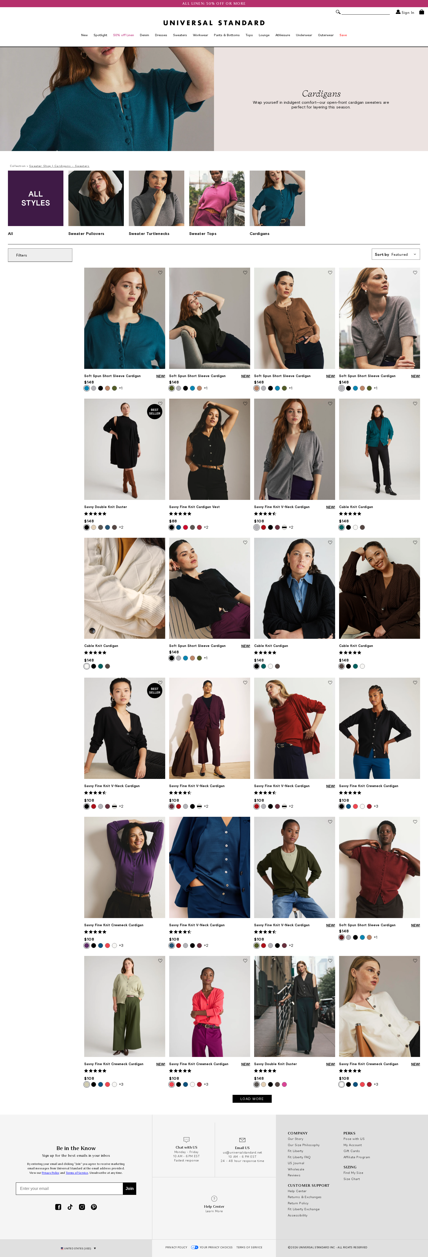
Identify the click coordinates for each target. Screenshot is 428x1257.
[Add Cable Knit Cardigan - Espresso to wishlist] (415, 543)
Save (343, 35)
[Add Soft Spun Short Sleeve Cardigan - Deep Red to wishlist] (415, 822)
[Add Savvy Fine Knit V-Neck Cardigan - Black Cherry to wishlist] (245, 683)
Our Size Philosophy (304, 1145)
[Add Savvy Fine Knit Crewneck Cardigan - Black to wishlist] (415, 683)
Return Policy (298, 1203)
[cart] (421, 11)
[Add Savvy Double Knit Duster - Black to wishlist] (160, 404)
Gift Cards (352, 1151)
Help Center (297, 1191)
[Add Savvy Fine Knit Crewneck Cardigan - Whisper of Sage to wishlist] (160, 961)
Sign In (407, 12)
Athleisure (282, 35)
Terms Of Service (249, 1247)
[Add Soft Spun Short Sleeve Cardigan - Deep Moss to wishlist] (245, 273)
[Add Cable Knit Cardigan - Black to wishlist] (330, 543)
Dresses (161, 35)
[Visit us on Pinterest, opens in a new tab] (94, 1207)
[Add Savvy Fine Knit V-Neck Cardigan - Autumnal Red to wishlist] (330, 683)
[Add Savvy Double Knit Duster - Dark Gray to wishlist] (330, 961)
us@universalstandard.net (242, 1152)
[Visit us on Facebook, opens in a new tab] (58, 1207)
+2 (121, 527)
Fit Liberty (295, 1151)
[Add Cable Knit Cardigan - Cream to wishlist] (160, 543)
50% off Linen (123, 35)
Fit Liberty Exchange (304, 1209)
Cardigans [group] (259, 233)
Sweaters (180, 35)
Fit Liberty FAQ (299, 1157)
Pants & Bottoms (227, 35)
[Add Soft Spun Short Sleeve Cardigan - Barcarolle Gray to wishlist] (415, 273)
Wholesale (296, 1169)
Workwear (200, 35)
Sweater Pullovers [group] (86, 233)
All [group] (10, 233)
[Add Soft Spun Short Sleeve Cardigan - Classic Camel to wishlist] (330, 273)
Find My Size (353, 1172)
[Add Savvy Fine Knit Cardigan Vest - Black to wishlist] (245, 404)
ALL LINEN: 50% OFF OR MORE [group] (214, 3)
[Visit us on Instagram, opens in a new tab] (82, 1207)
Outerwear (326, 35)
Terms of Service (77, 1173)
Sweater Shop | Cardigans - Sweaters (59, 166)
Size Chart (352, 1179)
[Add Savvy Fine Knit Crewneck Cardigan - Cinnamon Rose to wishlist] (245, 961)
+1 (120, 388)
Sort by (391, 254)
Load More (252, 1099)
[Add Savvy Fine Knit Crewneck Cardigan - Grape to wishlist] (160, 822)
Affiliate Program (357, 1157)
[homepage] (214, 23)
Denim (144, 35)
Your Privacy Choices (216, 1247)
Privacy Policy (50, 1173)
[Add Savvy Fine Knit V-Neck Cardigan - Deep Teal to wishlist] (245, 822)
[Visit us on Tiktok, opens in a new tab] (70, 1207)
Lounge (264, 35)
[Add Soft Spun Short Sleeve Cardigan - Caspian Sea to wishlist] (160, 273)
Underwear (304, 35)
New (84, 35)
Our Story (295, 1138)
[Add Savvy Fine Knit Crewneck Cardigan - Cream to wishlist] (415, 961)
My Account (353, 1145)
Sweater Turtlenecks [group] (149, 233)
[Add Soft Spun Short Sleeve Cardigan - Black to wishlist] (245, 543)
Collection (18, 166)
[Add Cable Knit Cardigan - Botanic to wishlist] (415, 404)
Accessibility (298, 1215)
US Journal (296, 1163)
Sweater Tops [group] (202, 233)
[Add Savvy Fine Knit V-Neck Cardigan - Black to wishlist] (160, 683)
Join (130, 1188)
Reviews (294, 1175)
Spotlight (100, 35)
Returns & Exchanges (305, 1197)
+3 (376, 806)
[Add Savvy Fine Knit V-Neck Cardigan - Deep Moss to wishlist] (330, 822)
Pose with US (354, 1138)
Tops (249, 35)
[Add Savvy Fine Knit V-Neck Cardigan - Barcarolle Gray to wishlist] (330, 404)
